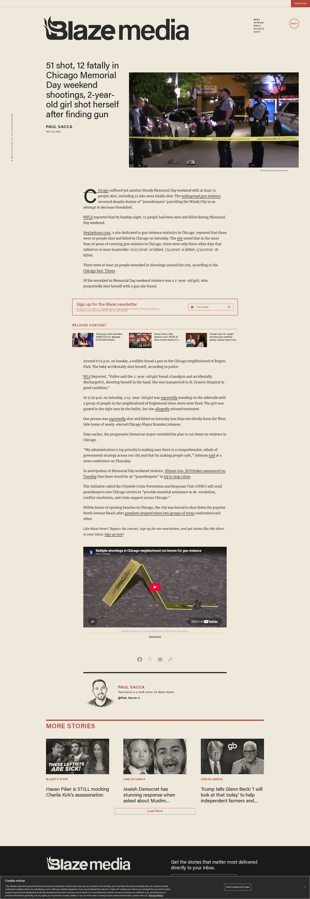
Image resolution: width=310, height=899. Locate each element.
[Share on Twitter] (150, 659)
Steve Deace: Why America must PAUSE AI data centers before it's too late (166, 337)
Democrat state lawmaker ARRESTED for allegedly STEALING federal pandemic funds (109, 337)
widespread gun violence (201, 196)
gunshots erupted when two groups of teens (159, 513)
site (180, 238)
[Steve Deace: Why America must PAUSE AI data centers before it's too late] (140, 340)
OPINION (259, 23)
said (212, 455)
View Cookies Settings (238, 887)
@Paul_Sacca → (129, 698)
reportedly (169, 398)
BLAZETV (259, 29)
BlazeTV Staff (57, 779)
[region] (155, 887)
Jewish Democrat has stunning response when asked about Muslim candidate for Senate (149, 795)
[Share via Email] (160, 659)
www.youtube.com (155, 636)
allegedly (162, 409)
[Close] (304, 886)
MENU (294, 24)
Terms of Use (123, 309)
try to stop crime (177, 476)
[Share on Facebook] (139, 659)
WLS (87, 377)
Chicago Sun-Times (99, 271)
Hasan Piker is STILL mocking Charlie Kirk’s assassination (77, 792)
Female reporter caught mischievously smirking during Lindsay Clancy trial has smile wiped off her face (223, 337)
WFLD (88, 217)
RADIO (257, 26)
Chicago (96, 190)
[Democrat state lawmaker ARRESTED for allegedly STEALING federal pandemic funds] (82, 339)
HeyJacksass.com (96, 233)
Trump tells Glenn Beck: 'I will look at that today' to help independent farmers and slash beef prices (232, 795)
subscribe (300, 4)
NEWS (257, 20)
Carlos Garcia (134, 779)
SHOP (257, 32)
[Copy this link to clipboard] (170, 659)
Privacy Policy (108, 309)
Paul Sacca (59, 127)
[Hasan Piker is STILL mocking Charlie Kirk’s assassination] (77, 756)
